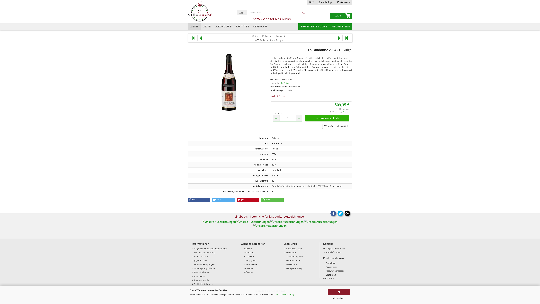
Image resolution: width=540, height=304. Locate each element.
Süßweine (248, 272)
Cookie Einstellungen (203, 284)
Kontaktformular (202, 280)
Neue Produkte (293, 260)
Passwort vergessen (334, 271)
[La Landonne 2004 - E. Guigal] (229, 82)
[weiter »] (339, 38)
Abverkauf (260, 26)
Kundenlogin (326, 2)
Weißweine (248, 252)
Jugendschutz (200, 260)
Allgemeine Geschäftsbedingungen (210, 248)
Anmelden (330, 263)
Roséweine (248, 256)
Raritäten (242, 26)
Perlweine (248, 268)
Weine (194, 26)
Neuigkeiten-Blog (294, 268)
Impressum (199, 276)
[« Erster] (193, 38)
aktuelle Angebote (294, 256)
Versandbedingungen (204, 264)
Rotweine (247, 248)
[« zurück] (201, 38)
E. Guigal (285, 83)
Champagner (249, 260)
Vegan (207, 26)
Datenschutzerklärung (284, 294)
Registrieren (331, 267)
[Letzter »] (346, 38)
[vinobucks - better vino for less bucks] (208, 11)
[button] (199, 200)
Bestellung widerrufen (329, 276)
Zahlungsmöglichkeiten (205, 268)
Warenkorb (291, 264)
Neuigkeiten (341, 26)
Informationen (339, 298)
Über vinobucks (201, 272)
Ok (339, 292)
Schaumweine (250, 264)
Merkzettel (344, 2)
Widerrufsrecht (201, 256)
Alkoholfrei (223, 26)
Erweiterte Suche (314, 26)
